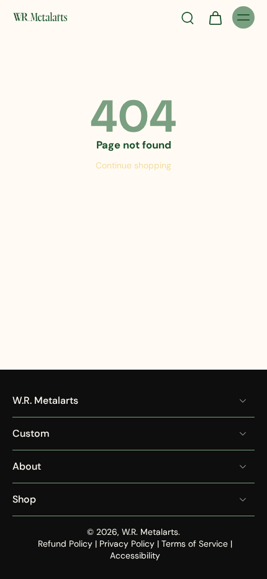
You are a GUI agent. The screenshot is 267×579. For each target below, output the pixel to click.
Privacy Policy (127, 543)
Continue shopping (133, 165)
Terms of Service (194, 543)
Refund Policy (65, 543)
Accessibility (135, 555)
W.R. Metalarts (150, 531)
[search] (187, 17)
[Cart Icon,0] (215, 17)
